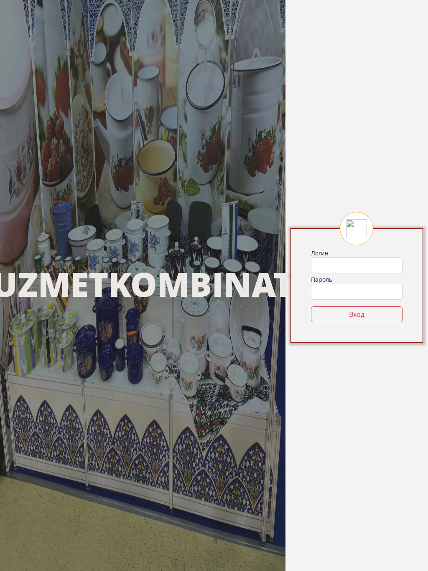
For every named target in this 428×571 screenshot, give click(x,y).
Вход (356, 314)
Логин (320, 253)
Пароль (321, 279)
